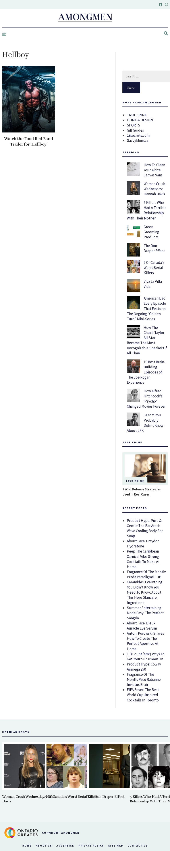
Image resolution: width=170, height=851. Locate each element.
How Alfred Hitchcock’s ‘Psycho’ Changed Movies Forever (146, 399)
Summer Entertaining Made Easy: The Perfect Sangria (145, 612)
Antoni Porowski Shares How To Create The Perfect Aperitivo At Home (145, 641)
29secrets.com (138, 135)
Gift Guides (135, 130)
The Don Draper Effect (154, 248)
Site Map (115, 845)
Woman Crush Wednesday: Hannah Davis (154, 188)
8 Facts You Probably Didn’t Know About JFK (145, 423)
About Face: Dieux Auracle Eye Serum (142, 626)
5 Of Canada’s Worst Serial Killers (154, 267)
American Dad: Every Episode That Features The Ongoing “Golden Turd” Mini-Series (146, 308)
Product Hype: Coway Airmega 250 (144, 667)
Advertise (65, 845)
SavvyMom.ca (137, 140)
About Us (44, 845)
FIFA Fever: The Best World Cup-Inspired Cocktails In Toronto (143, 694)
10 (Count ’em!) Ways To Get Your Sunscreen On (145, 656)
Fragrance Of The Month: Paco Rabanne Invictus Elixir (144, 679)
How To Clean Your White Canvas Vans (154, 170)
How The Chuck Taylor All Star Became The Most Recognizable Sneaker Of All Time (147, 340)
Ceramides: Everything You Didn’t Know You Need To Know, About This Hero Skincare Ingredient (144, 592)
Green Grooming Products (151, 231)
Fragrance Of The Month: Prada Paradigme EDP (146, 574)
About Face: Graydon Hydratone (143, 544)
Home (26, 845)
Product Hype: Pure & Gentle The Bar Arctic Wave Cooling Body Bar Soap (145, 528)
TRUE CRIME (137, 115)
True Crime (135, 481)
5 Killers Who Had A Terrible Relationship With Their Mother (146, 210)
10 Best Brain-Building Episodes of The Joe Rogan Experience (146, 372)
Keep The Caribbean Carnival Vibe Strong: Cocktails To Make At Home (143, 559)
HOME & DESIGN (140, 120)
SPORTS (133, 125)
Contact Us (138, 845)
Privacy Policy (91, 845)
